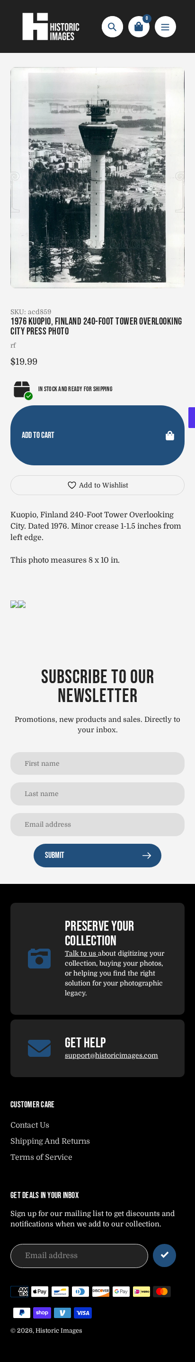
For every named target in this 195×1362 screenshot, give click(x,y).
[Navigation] (165, 26)
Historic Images (58, 1330)
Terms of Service (41, 1157)
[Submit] (164, 1255)
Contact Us (29, 1125)
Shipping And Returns (50, 1141)
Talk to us (81, 953)
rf (13, 345)
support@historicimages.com (111, 1055)
